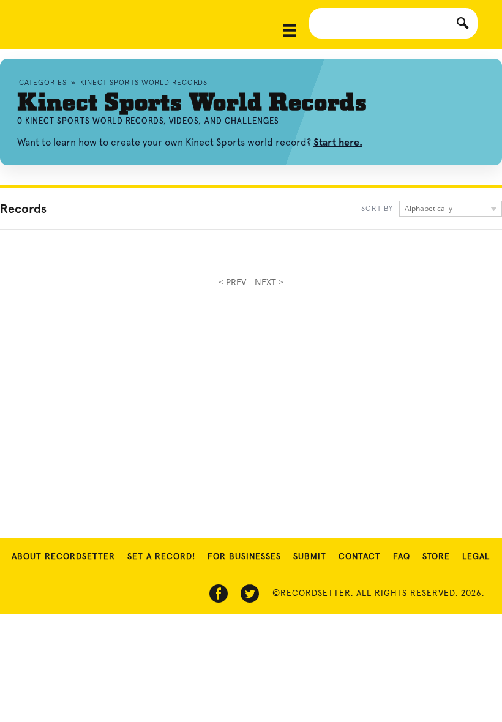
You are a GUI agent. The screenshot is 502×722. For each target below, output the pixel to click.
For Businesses (244, 557)
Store (436, 557)
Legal (476, 557)
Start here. (337, 142)
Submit (309, 557)
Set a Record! (161, 557)
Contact (360, 557)
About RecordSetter (63, 557)
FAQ (401, 557)
